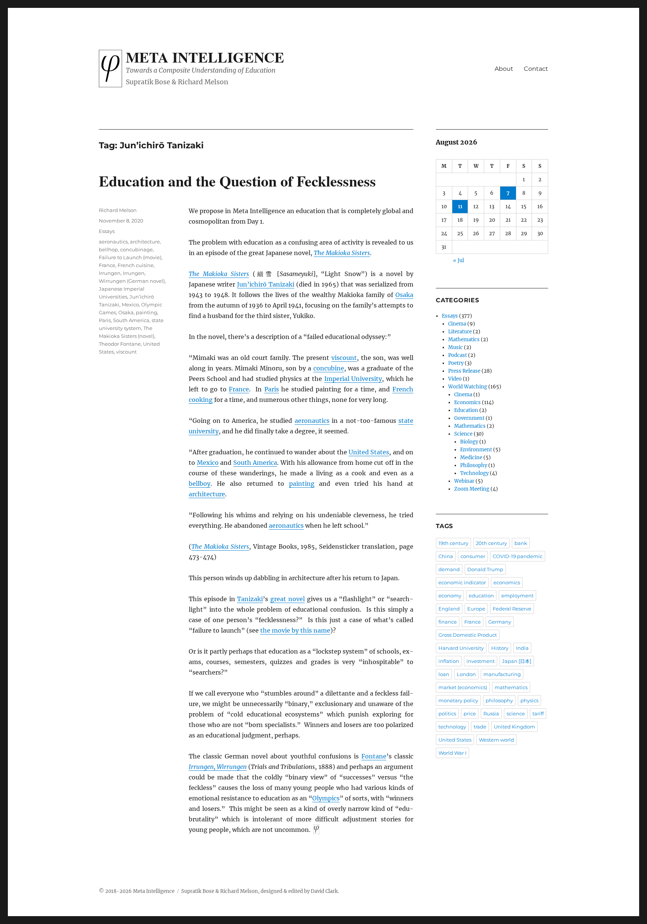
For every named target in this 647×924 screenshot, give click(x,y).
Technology (474, 473)
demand (449, 569)
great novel (287, 599)
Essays (107, 231)
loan (443, 674)
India (522, 648)
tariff (538, 714)
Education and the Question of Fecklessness (237, 181)
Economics (467, 402)
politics (447, 714)
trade (480, 727)
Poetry (456, 363)
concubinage (136, 249)
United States (369, 452)
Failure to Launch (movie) (130, 257)
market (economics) (462, 687)
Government (469, 418)
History (499, 648)
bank (520, 543)
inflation (448, 661)
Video (455, 379)
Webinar (464, 481)
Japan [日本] (516, 661)
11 (460, 206)
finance (447, 622)
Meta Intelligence (205, 56)
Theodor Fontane (120, 344)
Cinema (457, 324)
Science (463, 434)
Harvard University (461, 648)
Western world (496, 740)
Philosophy (473, 465)
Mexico (208, 462)
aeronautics (312, 420)
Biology (469, 442)
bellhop (108, 249)
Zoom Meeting (471, 489)
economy (449, 596)
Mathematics (464, 339)
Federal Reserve (512, 609)
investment (481, 661)
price (470, 714)
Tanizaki (250, 599)
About (504, 68)
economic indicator (462, 582)
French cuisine (136, 265)
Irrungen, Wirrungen (218, 766)
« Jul (458, 260)
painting (302, 483)
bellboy (199, 483)
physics (529, 700)
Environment (476, 449)
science (516, 714)
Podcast (457, 355)
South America (255, 462)
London (466, 674)
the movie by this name (295, 630)
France (239, 389)
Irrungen (110, 273)
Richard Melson (118, 210)
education (481, 596)
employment (517, 596)
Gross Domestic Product (467, 635)
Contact (536, 68)
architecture (207, 494)
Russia (491, 714)
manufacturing (502, 674)
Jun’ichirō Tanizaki (265, 284)
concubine (328, 368)
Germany (499, 622)
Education (466, 410)
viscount (344, 357)
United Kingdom (514, 727)
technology (452, 727)
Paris (271, 389)
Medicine (471, 457)
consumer (473, 556)
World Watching (467, 387)
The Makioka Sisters (342, 253)
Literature (460, 331)
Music (455, 347)
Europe (476, 609)
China (445, 556)
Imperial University (353, 378)
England (449, 609)
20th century (491, 543)
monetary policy (458, 700)
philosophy (499, 700)
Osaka (404, 295)
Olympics (326, 798)
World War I (452, 753)
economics (506, 582)
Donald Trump (485, 569)
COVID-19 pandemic (518, 556)
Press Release (464, 371)
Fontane (373, 756)
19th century (453, 543)
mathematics (511, 687)
